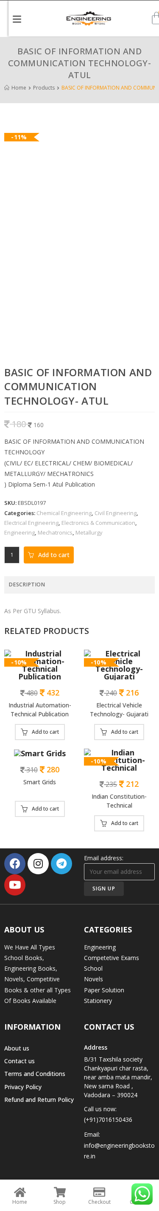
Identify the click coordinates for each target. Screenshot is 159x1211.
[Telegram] (61, 863)
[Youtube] (14, 885)
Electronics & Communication (98, 523)
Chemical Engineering (64, 513)
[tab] (79, 585)
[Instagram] (38, 863)
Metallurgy (89, 532)
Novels (93, 979)
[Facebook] (14, 863)
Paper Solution (104, 990)
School (93, 968)
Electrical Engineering (31, 523)
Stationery (98, 1001)
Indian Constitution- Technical (119, 800)
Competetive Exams (111, 958)
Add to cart (54, 555)
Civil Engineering (116, 513)
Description (26, 584)
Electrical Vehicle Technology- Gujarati (119, 709)
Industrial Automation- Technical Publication (39, 709)
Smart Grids (39, 782)
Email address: (103, 858)
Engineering (19, 532)
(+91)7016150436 (108, 1119)
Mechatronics (55, 532)
